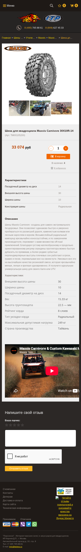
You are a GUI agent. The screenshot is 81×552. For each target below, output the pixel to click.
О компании (9, 489)
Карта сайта (9, 504)
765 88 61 (33, 27)
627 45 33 (54, 27)
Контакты (8, 493)
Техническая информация (17, 508)
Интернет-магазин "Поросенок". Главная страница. (29, 18)
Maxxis (41, 38)
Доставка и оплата (13, 500)
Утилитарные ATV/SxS (38, 38)
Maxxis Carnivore (57, 38)
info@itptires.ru (15, 547)
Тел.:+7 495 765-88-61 (13, 544)
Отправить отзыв (18, 468)
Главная (6, 38)
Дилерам (7, 496)
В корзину (60, 156)
